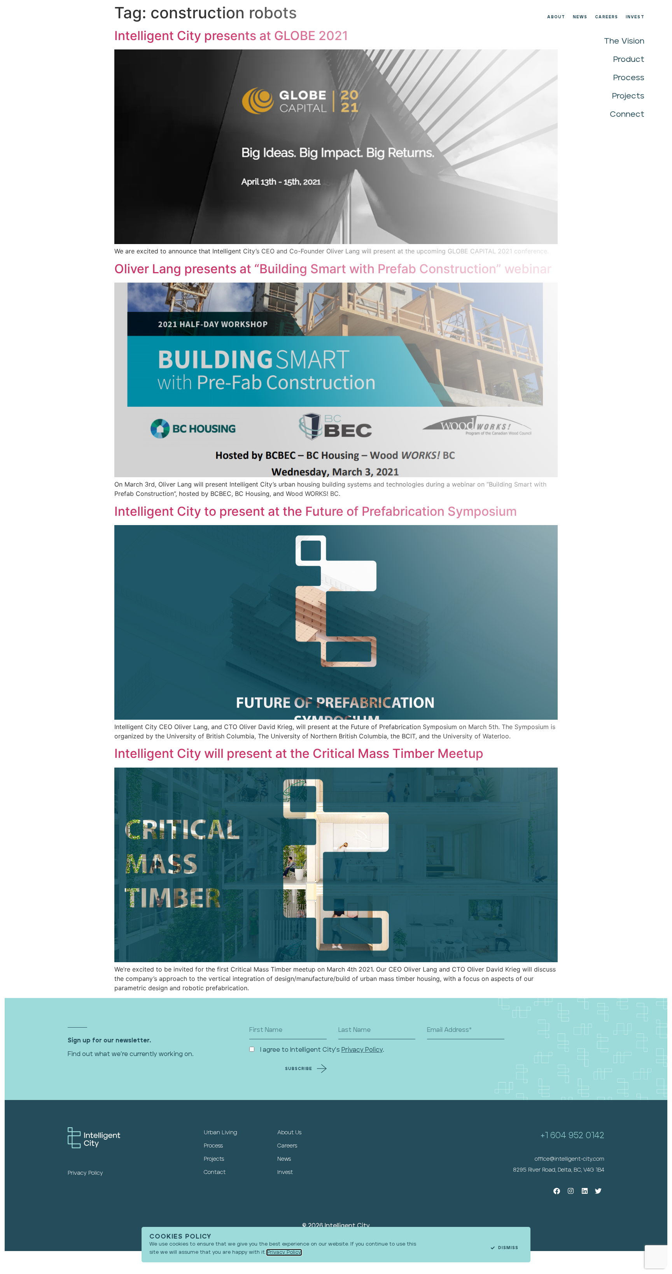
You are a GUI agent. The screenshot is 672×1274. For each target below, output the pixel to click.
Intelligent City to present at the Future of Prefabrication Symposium (315, 511)
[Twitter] (598, 1191)
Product (628, 59)
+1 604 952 (563, 1135)
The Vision (624, 41)
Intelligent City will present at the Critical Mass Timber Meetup (298, 753)
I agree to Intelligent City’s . (322, 1050)
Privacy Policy (362, 1050)
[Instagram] (571, 1191)
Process (628, 78)
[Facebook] (557, 1191)
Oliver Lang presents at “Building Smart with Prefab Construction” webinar (332, 268)
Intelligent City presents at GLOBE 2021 (231, 35)
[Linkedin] (585, 1191)
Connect (627, 114)
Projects (628, 96)
